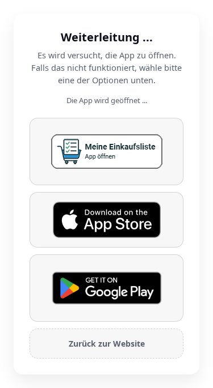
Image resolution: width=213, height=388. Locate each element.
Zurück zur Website (107, 343)
